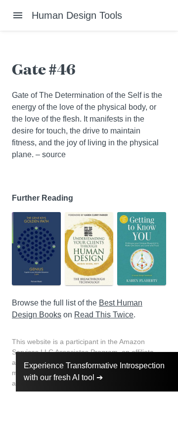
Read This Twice (104, 314)
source (54, 154)
